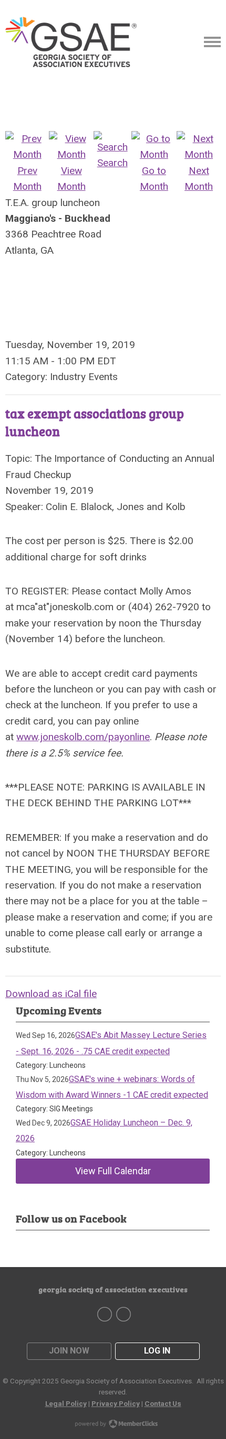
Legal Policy (66, 1403)
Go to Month (154, 178)
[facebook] (104, 1314)
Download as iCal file (51, 994)
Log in (157, 1351)
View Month (71, 178)
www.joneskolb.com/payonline (83, 737)
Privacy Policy (115, 1403)
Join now (69, 1351)
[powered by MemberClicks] (113, 1425)
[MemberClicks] (71, 42)
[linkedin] (123, 1314)
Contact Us (163, 1403)
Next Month (198, 178)
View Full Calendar (113, 1170)
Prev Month (27, 178)
